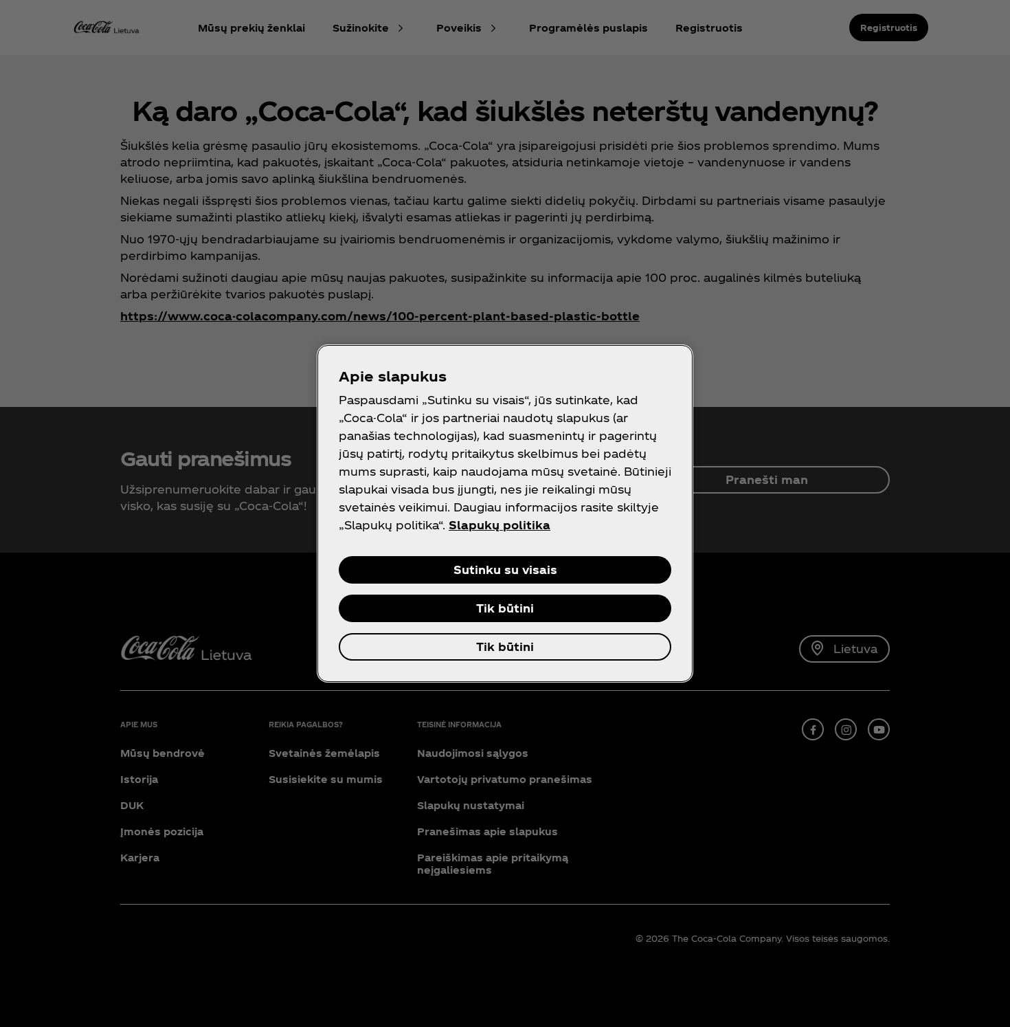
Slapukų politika (499, 524)
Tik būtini (505, 608)
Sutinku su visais (505, 569)
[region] (505, 513)
